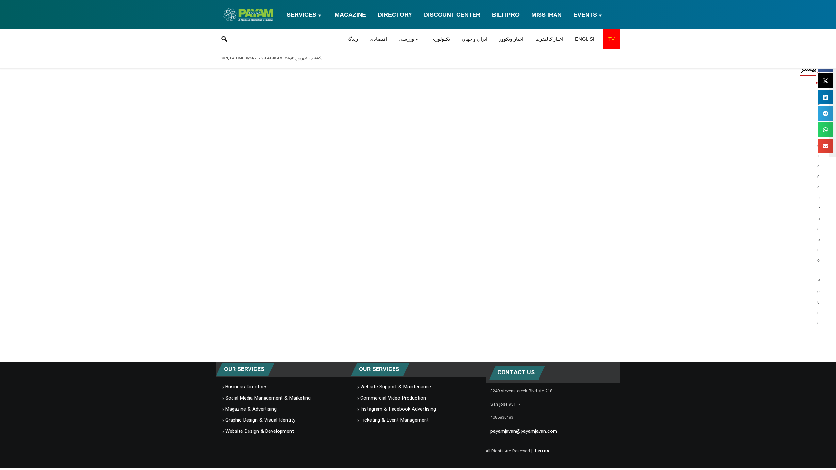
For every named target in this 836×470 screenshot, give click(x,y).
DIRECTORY (395, 14)
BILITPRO (506, 14)
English (586, 39)
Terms (541, 451)
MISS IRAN (546, 14)
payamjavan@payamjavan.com (523, 431)
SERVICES (301, 14)
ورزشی (406, 39)
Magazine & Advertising (251, 409)
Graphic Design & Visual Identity (260, 420)
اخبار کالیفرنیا (549, 39)
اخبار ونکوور (511, 39)
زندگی (351, 39)
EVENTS (585, 14)
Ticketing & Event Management (394, 420)
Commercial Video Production (393, 398)
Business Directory (245, 387)
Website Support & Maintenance (395, 387)
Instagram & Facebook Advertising (398, 409)
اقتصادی (378, 39)
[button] (825, 80)
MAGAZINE (350, 14)
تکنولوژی (440, 39)
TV (611, 39)
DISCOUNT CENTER (452, 14)
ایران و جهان (474, 39)
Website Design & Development (259, 431)
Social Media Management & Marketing (268, 398)
